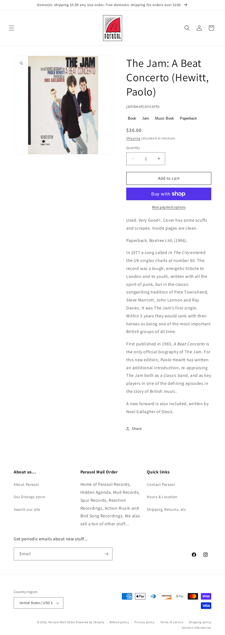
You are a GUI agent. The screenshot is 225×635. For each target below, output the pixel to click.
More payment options (169, 207)
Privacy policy (144, 622)
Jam (145, 118)
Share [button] (137, 428)
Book (132, 118)
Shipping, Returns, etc (166, 509)
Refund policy (119, 622)
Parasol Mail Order (61, 622)
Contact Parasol (161, 484)
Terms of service (171, 622)
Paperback (188, 118)
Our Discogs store (29, 496)
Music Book (164, 118)
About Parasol (26, 484)
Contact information (196, 628)
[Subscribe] (106, 553)
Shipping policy (200, 622)
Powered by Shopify (90, 622)
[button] (11, 28)
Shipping (133, 138)
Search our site (27, 509)
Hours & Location (162, 496)
